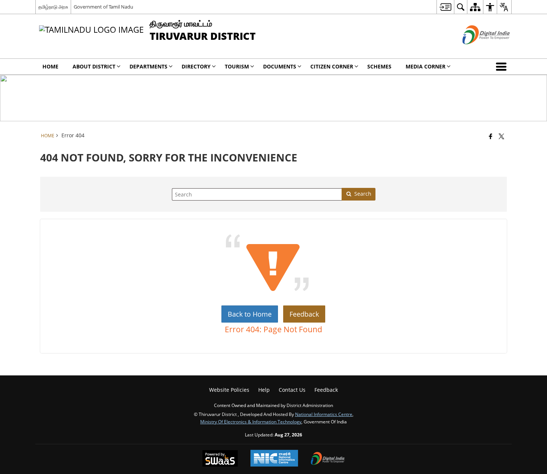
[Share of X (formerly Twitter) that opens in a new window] (501, 136)
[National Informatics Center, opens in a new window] (274, 459)
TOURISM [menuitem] (237, 66)
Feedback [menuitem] (326, 389)
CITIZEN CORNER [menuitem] (331, 66)
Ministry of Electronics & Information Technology (250, 422)
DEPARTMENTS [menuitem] (148, 66)
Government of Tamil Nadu (103, 6)
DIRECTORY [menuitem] (196, 66)
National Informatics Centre (323, 414)
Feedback (304, 314)
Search (362, 193)
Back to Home (250, 314)
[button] (503, 66)
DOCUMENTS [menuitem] (279, 66)
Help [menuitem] (264, 389)
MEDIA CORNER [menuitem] (425, 66)
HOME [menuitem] (50, 66)
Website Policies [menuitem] (229, 389)
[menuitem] (445, 7)
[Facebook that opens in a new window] (490, 136)
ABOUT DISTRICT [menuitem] (94, 66)
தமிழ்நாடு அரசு (53, 6)
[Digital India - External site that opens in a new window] (477, 50)
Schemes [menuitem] (379, 66)
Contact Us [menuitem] (292, 389)
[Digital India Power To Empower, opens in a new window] (328, 459)
